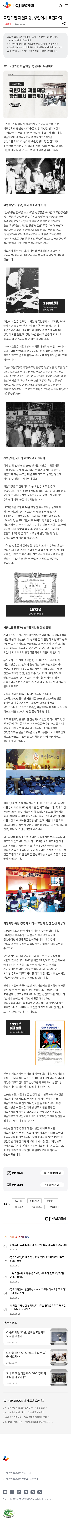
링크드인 (19, 1492)
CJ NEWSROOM (7, 5)
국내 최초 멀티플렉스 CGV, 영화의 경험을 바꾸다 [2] (27, 1417)
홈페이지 (39, 1492)
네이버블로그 (25, 1492)
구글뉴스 (32, 1492)
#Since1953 (37, 1206)
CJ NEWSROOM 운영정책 (17, 1472)
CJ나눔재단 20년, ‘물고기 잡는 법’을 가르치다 (24, 1412)
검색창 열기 (60, 6)
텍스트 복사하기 (51, 1173)
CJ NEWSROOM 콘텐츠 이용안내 (20, 1478)
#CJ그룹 (18, 1200)
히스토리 (7, 23)
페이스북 (12, 1492)
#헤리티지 (51, 1200)
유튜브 (5, 1492)
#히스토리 (19, 1206)
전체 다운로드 (51, 1184)
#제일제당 (34, 1200)
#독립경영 (54, 1206)
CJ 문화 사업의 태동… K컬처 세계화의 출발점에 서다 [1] (29, 1421)
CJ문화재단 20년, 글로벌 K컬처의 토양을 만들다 (26, 1407)
